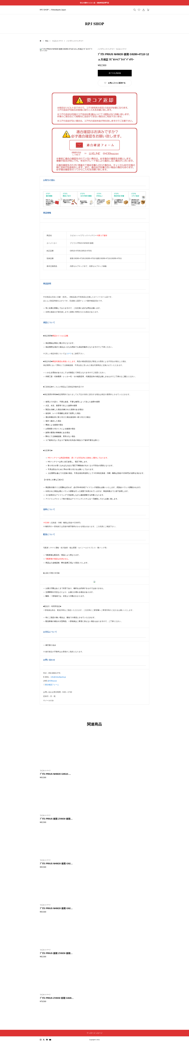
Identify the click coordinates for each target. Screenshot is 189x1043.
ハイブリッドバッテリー (106, 49)
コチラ (69, 353)
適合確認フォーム (52, 685)
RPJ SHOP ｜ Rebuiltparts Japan (53, 10)
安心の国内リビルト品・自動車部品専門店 (94, 3)
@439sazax (52, 681)
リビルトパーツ (121, 49)
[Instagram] (40, 1040)
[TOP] (182, 1036)
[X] (44, 1040)
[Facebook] (47, 1040)
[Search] (134, 10)
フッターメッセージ (94, 1033)
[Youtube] (50, 1040)
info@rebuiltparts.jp (58, 677)
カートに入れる (115, 73)
